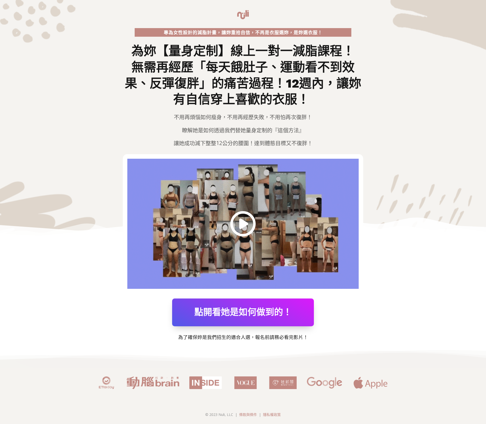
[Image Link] (243, 224)
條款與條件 (248, 414)
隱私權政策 (272, 414)
